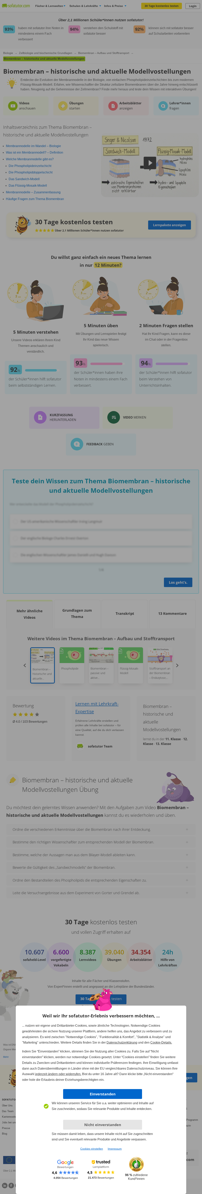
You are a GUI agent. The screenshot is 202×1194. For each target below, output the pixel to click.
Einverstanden (103, 1094)
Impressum (115, 1148)
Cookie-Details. (161, 1042)
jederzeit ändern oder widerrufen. (58, 1074)
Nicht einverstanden (102, 1124)
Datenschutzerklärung (122, 1042)
